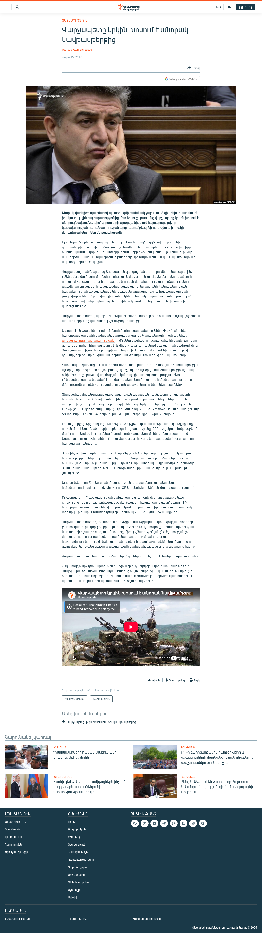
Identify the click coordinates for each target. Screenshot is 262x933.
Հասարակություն (79, 852)
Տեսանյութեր (13, 829)
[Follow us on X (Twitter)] (144, 823)
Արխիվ (72, 897)
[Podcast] (193, 823)
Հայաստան (188, 776)
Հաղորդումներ (14, 844)
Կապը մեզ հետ (78, 918)
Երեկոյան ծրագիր (16, 852)
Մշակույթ (74, 890)
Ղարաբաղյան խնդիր (81, 859)
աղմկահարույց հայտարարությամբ (88, 340)
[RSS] (183, 823)
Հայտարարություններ (147, 918)
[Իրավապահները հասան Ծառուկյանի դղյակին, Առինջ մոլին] (26, 757)
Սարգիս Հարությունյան (77, 49)
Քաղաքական (77, 829)
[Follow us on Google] (203, 823)
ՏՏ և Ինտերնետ (78, 882)
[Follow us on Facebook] (135, 823)
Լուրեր (72, 821)
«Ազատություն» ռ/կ (17, 918)
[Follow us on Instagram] (174, 823)
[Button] (193, 67)
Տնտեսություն (74, 20)
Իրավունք (59, 747)
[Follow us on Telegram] (164, 823)
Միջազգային (76, 874)
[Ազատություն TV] (230, 7)
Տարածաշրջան (62, 776)
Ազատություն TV (16, 821)
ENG (217, 7)
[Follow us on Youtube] (154, 823)
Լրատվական (13, 837)
